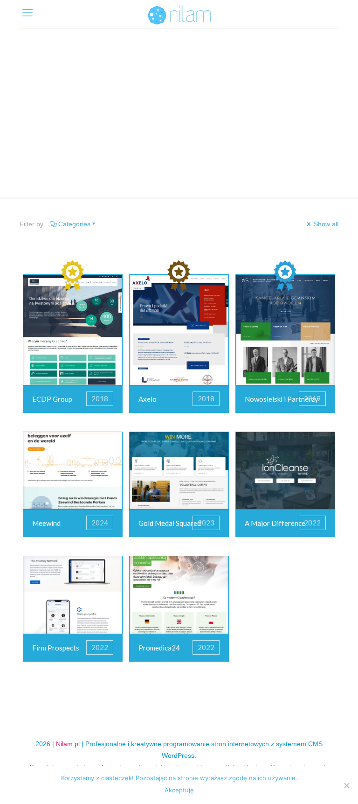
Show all (325, 224)
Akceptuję (179, 790)
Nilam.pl (68, 744)
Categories (74, 224)
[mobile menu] (27, 13)
